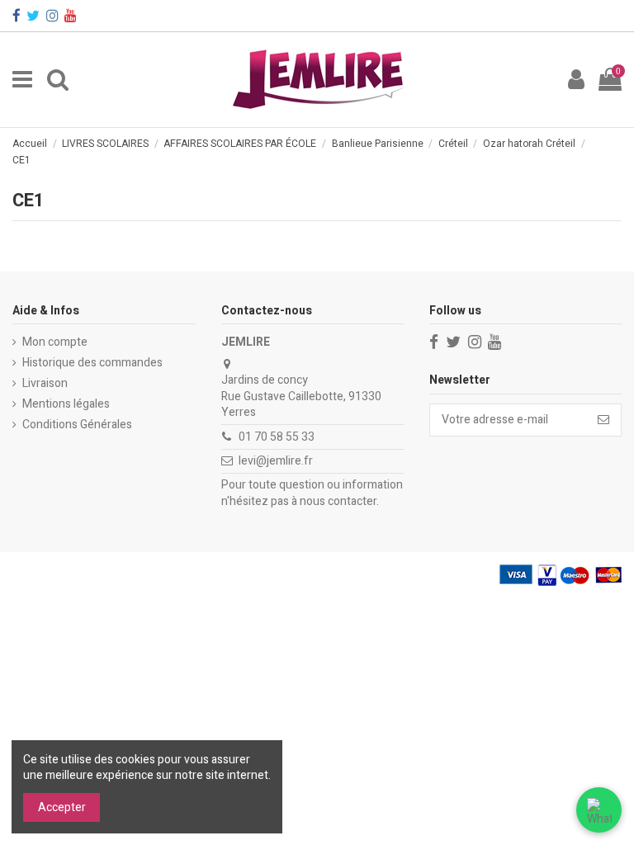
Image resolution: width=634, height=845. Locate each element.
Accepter (62, 807)
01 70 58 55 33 (277, 437)
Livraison (45, 383)
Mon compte (55, 342)
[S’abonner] (603, 420)
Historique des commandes (92, 363)
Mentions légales (66, 404)
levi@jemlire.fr (276, 461)
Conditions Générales (77, 425)
